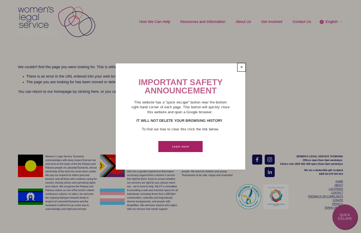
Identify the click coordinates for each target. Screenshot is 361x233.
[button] (241, 67)
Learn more (180, 146)
